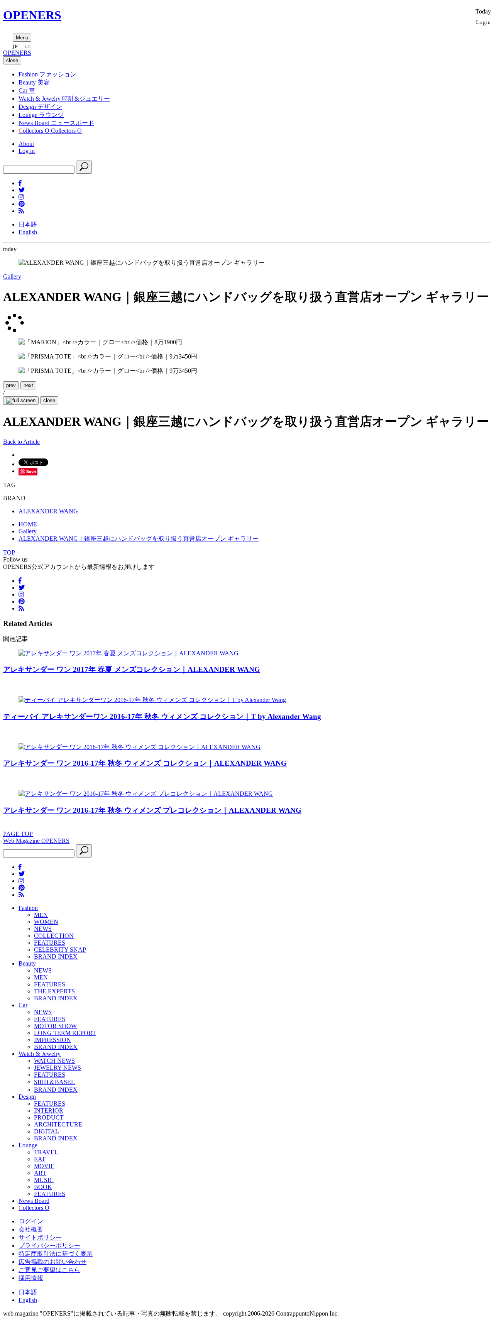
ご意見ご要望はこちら (49, 1270)
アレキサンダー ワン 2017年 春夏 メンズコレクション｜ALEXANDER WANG (131, 669)
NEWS (43, 928)
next (28, 385)
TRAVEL (46, 1152)
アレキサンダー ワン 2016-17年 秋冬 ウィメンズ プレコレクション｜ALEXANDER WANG (152, 810)
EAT (40, 1159)
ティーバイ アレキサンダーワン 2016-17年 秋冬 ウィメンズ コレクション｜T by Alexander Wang (162, 716)
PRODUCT (49, 1117)
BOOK (43, 1187)
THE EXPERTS (54, 991)
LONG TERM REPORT (65, 1033)
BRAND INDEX (56, 956)
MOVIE (44, 1166)
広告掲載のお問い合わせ (52, 1261)
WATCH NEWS (54, 1060)
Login (483, 21)
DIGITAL (46, 1131)
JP (15, 46)
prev (11, 385)
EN (28, 46)
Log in (27, 150)
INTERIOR (48, 1110)
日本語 (28, 224)
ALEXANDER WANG (48, 511)
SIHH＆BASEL (54, 1082)
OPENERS (32, 15)
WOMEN (46, 921)
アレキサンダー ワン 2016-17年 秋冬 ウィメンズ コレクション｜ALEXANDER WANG (145, 763)
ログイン (31, 1221)
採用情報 (31, 1278)
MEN (41, 915)
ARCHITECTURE (58, 1124)
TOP (9, 552)
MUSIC (44, 1180)
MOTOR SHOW (55, 1026)
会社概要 (31, 1229)
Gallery (12, 276)
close (49, 400)
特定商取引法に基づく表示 (56, 1253)
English (28, 232)
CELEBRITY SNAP (60, 949)
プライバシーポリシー (49, 1245)
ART (40, 1173)
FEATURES (49, 942)
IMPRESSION (52, 1040)
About (26, 143)
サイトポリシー (40, 1237)
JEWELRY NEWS (57, 1067)
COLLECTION (54, 935)
